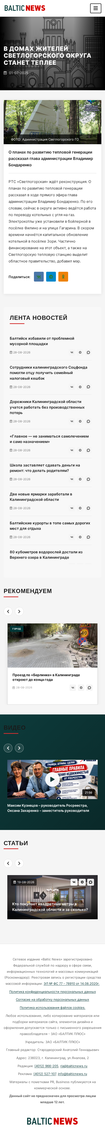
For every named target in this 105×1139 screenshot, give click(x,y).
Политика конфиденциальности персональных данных (52, 992)
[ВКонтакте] (39, 277)
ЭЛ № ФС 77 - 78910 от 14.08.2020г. (72, 983)
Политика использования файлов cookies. (52, 1008)
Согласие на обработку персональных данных (52, 999)
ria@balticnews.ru (73, 1066)
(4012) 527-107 (44, 1074)
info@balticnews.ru (72, 1074)
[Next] (19, 611)
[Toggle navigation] (95, 8)
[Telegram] (51, 277)
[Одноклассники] (63, 277)
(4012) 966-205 (46, 1066)
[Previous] (8, 611)
